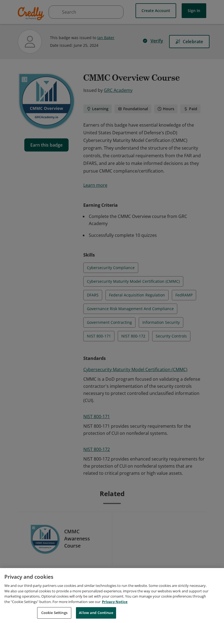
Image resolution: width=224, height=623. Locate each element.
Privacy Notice (115, 601)
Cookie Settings (54, 612)
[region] (112, 595)
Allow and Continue (96, 612)
